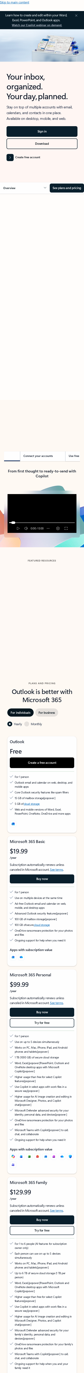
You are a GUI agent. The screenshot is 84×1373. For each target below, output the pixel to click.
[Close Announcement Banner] (76, 15)
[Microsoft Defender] (70, 1156)
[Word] (21, 1156)
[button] (25, 188)
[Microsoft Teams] (13, 1164)
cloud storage (32, 804)
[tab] (15, 243)
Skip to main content (14, 2)
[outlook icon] (13, 824)
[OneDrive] (21, 957)
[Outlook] (13, 957)
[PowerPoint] (37, 1156)
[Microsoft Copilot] (13, 1156)
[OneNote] (54, 1156)
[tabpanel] (42, 316)
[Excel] (29, 1156)
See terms (56, 869)
